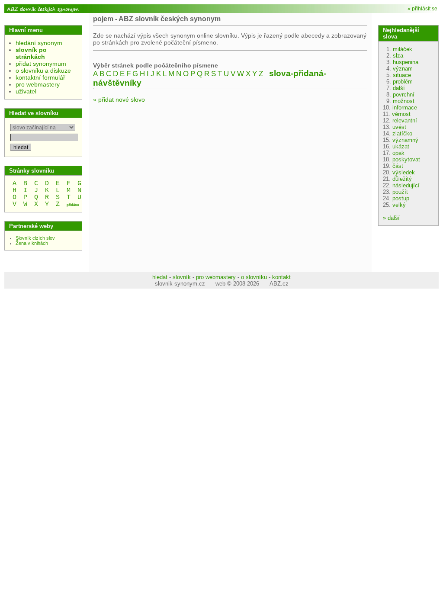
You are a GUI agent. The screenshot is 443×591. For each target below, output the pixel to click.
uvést (399, 127)
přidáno (73, 205)
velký (399, 205)
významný (405, 140)
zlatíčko (402, 133)
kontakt (281, 277)
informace (404, 107)
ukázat (400, 146)
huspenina (405, 62)
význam (403, 68)
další (399, 88)
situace (402, 75)
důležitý (402, 179)
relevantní (404, 120)
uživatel (26, 91)
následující (406, 185)
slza (398, 55)
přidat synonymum (41, 63)
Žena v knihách (32, 243)
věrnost (401, 114)
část (397, 166)
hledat (159, 277)
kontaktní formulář (40, 77)
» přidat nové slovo (119, 99)
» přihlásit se (422, 9)
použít (400, 192)
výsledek (403, 172)
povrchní (403, 94)
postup (400, 198)
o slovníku (254, 277)
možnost (403, 101)
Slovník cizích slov (35, 238)
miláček (402, 49)
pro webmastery (38, 84)
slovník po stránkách (31, 53)
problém (403, 81)
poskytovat (406, 159)
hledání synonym (39, 42)
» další (391, 218)
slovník (182, 277)
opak (398, 153)
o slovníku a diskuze (43, 70)
